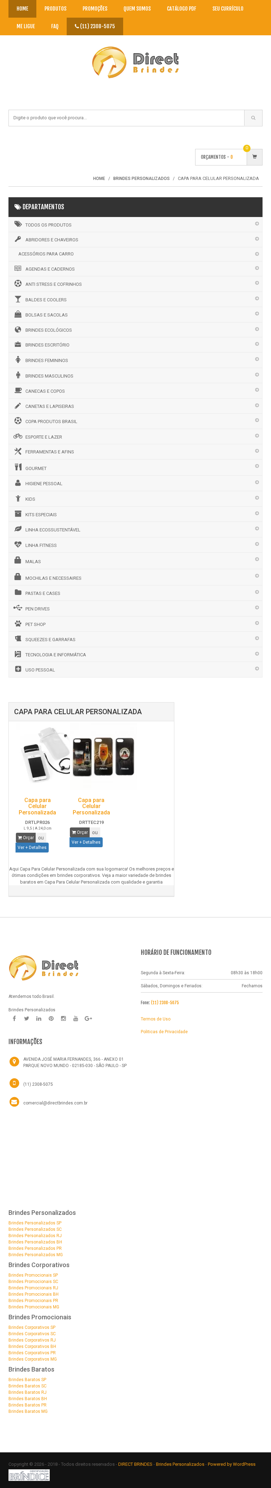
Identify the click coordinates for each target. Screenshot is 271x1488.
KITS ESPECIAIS (41, 514)
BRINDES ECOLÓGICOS (48, 330)
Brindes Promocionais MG (33, 1307)
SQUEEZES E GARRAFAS (50, 639)
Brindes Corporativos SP (31, 1327)
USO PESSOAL (40, 670)
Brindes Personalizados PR (35, 1248)
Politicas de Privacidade (164, 1031)
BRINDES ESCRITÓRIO (47, 345)
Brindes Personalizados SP (34, 1223)
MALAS (33, 561)
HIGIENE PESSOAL (43, 483)
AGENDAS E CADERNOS (50, 269)
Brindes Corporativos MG (32, 1359)
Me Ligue (26, 26)
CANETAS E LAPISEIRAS (49, 406)
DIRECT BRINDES (135, 1464)
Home (22, 8)
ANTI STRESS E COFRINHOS (53, 284)
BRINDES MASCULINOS (49, 376)
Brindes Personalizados (180, 1464)
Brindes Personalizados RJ (35, 1235)
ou (41, 838)
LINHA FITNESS (41, 545)
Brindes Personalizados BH (35, 1242)
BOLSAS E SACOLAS (46, 315)
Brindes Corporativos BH (32, 1346)
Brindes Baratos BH (27, 1398)
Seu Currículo (227, 8)
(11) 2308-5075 (97, 26)
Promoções (95, 8)
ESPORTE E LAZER (43, 437)
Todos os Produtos (48, 225)
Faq (55, 26)
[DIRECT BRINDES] (43, 967)
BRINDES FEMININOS (46, 360)
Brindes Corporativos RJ (32, 1340)
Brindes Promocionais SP (33, 1275)
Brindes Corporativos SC (32, 1333)
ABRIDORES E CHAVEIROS (51, 239)
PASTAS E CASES (42, 593)
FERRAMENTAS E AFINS (49, 451)
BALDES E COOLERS (46, 299)
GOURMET (36, 468)
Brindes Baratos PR (27, 1405)
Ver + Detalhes (32, 847)
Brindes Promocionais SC (33, 1281)
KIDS (30, 499)
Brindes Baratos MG (28, 1411)
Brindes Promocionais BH (33, 1294)
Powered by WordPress (232, 1464)
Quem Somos (137, 8)
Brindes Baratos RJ (27, 1392)
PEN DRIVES (37, 609)
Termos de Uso (155, 1019)
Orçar (28, 837)
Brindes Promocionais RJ (33, 1287)
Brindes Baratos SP (27, 1379)
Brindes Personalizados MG (35, 1254)
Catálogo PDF (181, 8)
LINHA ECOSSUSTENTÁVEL (52, 529)
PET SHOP (35, 624)
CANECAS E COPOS (45, 391)
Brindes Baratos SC (27, 1386)
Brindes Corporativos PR (32, 1352)
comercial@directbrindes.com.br (55, 1103)
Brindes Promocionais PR (33, 1300)
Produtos (55, 8)
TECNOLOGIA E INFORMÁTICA (55, 654)
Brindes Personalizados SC (35, 1229)
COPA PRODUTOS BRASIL (51, 421)
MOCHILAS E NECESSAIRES (53, 578)
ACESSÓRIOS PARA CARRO (46, 254)
